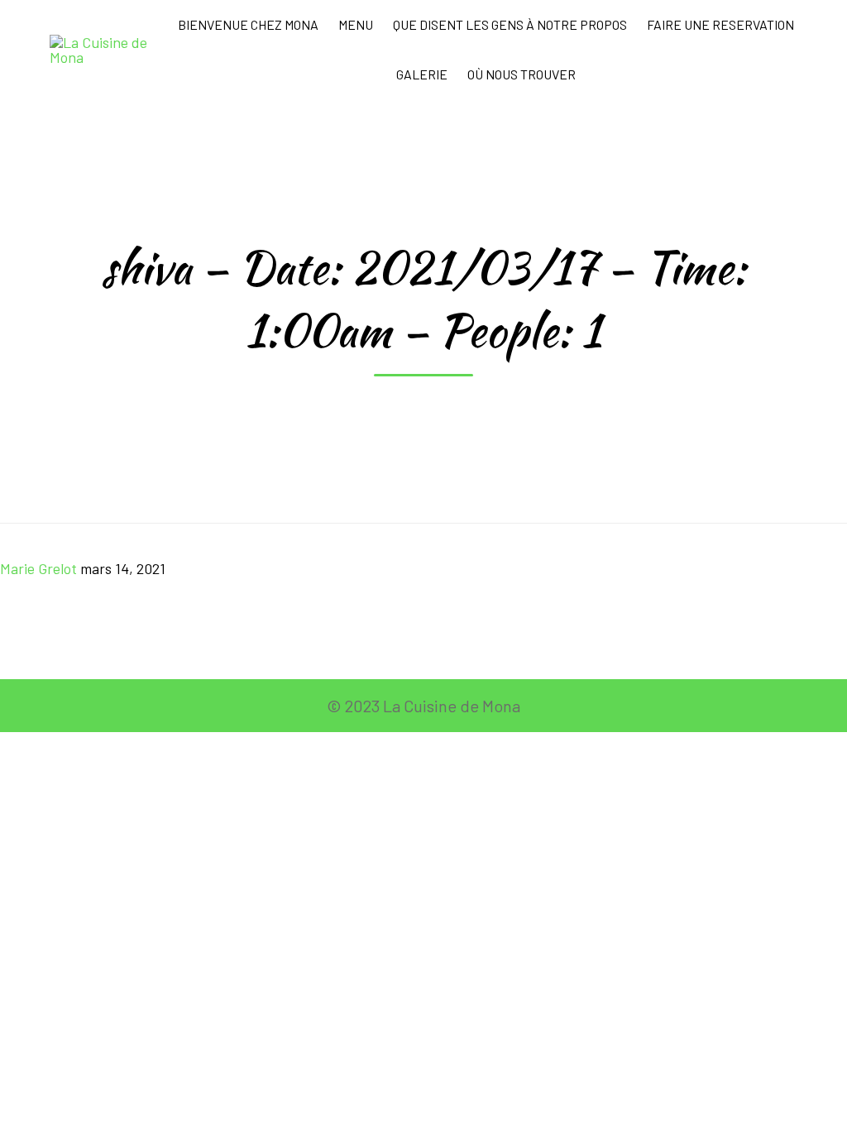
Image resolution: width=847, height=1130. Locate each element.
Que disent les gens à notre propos (510, 24)
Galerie (421, 74)
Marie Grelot (38, 568)
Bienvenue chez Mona (248, 24)
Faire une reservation (720, 24)
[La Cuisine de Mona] (107, 50)
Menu (355, 24)
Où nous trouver (521, 74)
